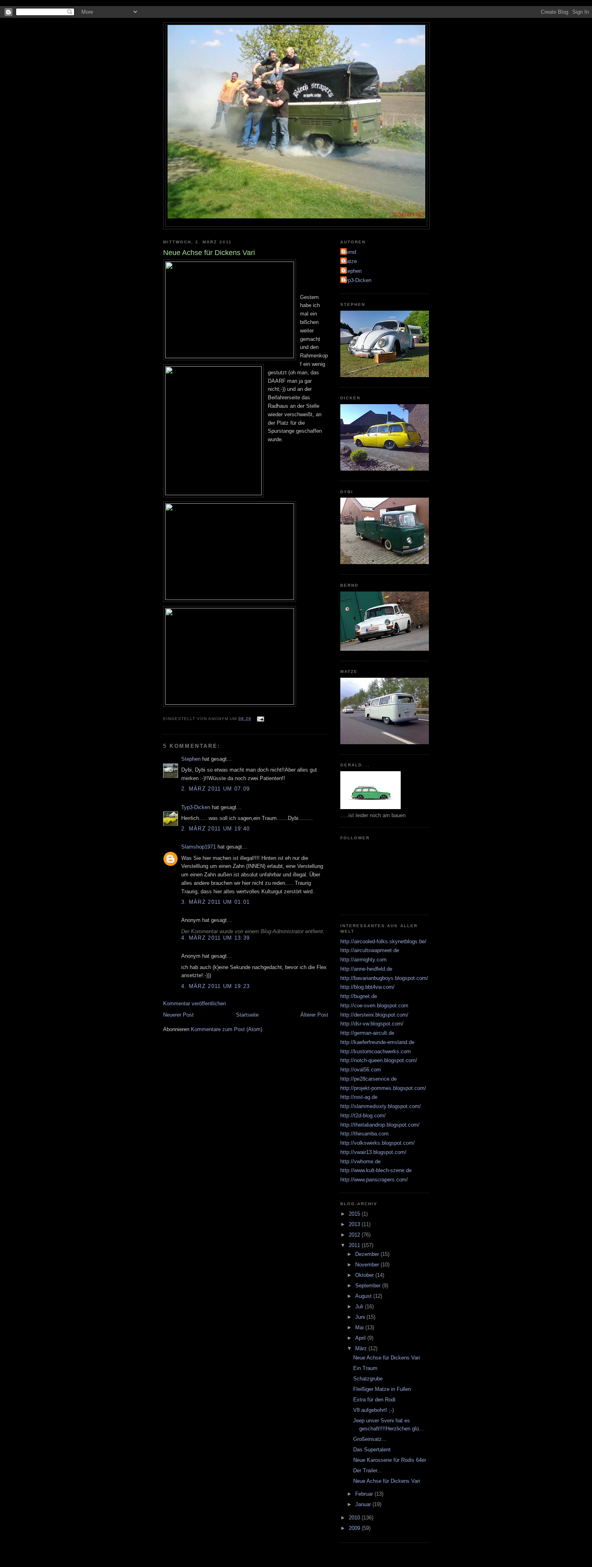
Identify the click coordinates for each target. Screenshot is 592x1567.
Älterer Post (314, 1015)
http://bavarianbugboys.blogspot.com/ (384, 978)
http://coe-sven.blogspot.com (374, 1005)
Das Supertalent (372, 1450)
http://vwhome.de (360, 1161)
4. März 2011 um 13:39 (215, 938)
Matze (349, 261)
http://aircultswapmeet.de (369, 950)
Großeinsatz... (370, 1439)
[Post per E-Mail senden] (260, 718)
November (368, 1265)
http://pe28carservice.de (368, 1079)
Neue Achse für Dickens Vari (386, 1358)
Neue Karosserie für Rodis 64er (389, 1460)
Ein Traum (365, 1368)
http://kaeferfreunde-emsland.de (377, 1042)
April (361, 1338)
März (361, 1348)
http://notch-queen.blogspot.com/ (378, 1060)
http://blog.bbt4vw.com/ (367, 987)
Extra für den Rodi (374, 1400)
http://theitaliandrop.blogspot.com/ (380, 1125)
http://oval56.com (360, 1070)
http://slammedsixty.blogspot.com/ (380, 1106)
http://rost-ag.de (358, 1097)
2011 (355, 1245)
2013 (355, 1224)
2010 (355, 1518)
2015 (355, 1214)
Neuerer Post (178, 1015)
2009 (355, 1528)
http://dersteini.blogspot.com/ (374, 1015)
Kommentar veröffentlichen (194, 1003)
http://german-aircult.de (367, 1033)
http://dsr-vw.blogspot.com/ (372, 1024)
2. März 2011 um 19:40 (215, 829)
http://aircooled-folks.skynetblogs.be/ (383, 941)
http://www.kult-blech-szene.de (376, 1170)
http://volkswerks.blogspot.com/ (377, 1143)
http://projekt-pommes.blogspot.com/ (383, 1088)
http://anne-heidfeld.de (366, 969)
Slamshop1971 (198, 847)
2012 (355, 1235)
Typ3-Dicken (195, 807)
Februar (365, 1494)
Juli (360, 1306)
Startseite (247, 1015)
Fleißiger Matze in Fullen (382, 1389)
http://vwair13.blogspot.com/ (373, 1152)
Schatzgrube (368, 1379)
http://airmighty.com (363, 960)
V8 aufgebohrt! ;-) (373, 1410)
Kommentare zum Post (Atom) (226, 1029)
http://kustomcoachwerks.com (375, 1051)
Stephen (191, 759)
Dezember (368, 1254)
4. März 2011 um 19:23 (215, 986)
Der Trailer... (367, 1470)
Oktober (365, 1275)
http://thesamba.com (364, 1134)
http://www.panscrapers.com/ (374, 1180)
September (368, 1286)
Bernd (349, 252)
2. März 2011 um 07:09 (215, 789)
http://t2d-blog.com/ (363, 1115)
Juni (360, 1317)
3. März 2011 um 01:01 (215, 902)
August (364, 1296)
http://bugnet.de (358, 996)
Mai (360, 1327)
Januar (364, 1504)
